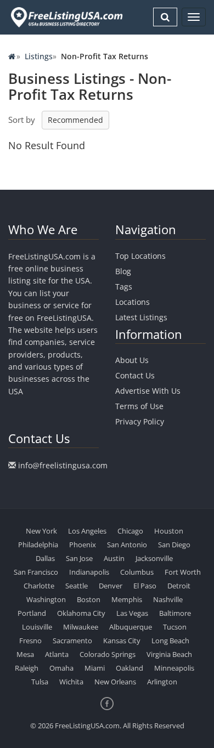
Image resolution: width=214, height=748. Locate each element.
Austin (114, 558)
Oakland (129, 668)
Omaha (61, 668)
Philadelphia (38, 544)
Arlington (162, 682)
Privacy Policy (139, 421)
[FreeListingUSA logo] (65, 17)
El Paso (144, 586)
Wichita (71, 682)
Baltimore (175, 613)
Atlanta (57, 654)
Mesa (25, 654)
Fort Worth (183, 572)
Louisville (37, 627)
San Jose (79, 558)
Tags (123, 286)
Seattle (76, 586)
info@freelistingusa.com (63, 465)
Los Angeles (87, 531)
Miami (95, 668)
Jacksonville (154, 558)
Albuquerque (130, 627)
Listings (39, 56)
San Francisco (36, 572)
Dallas (45, 558)
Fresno (30, 640)
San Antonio (127, 544)
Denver (110, 586)
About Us (132, 360)
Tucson (175, 627)
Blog (123, 271)
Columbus (137, 572)
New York (41, 531)
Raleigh (26, 668)
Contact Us (135, 375)
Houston (168, 531)
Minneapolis (174, 668)
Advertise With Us (148, 391)
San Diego (174, 544)
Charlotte (39, 586)
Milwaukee (80, 627)
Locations (132, 302)
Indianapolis (89, 572)
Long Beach (170, 640)
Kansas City (121, 640)
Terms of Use (139, 406)
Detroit (178, 586)
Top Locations (140, 256)
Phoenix (82, 544)
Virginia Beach (169, 654)
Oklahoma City (81, 613)
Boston (88, 599)
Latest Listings (141, 317)
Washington (46, 599)
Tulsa (39, 682)
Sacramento (72, 640)
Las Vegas (132, 613)
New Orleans (115, 682)
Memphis (126, 599)
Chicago (130, 531)
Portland (32, 613)
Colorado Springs (108, 654)
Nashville (168, 599)
